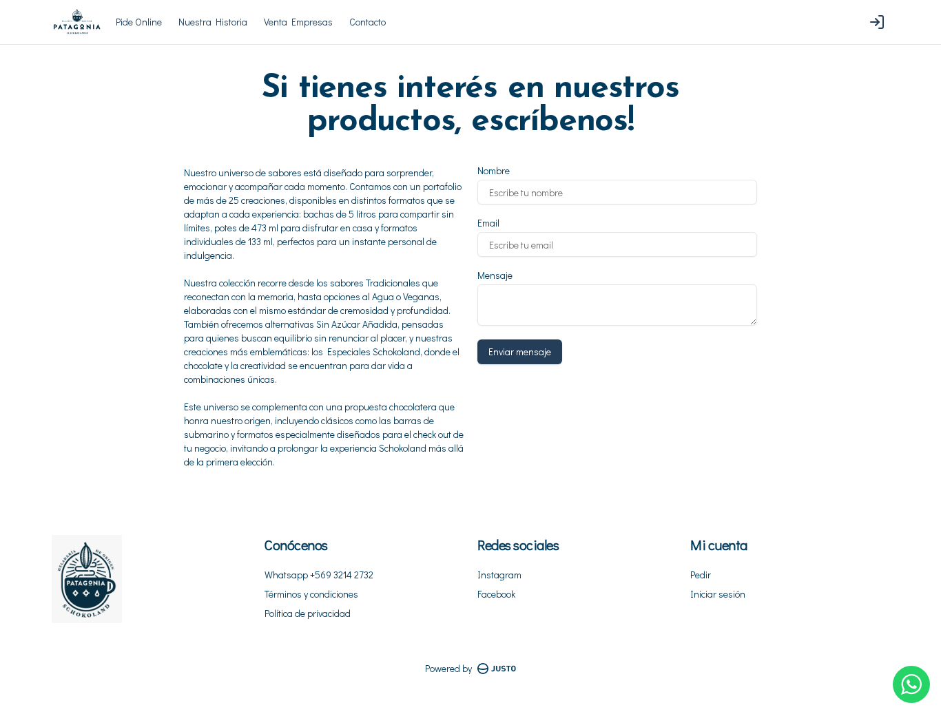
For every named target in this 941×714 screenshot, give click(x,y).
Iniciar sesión (717, 593)
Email (488, 223)
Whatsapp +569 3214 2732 (319, 574)
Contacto (367, 21)
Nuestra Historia (212, 21)
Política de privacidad (308, 613)
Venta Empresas (298, 21)
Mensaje (495, 275)
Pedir (700, 574)
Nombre (493, 171)
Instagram (499, 574)
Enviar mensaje (519, 351)
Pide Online (139, 21)
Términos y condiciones (311, 593)
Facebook (496, 593)
